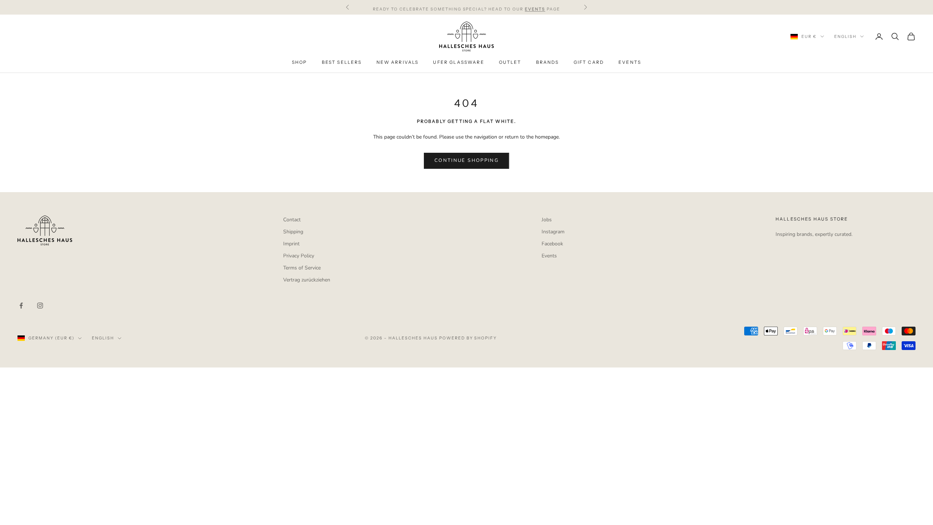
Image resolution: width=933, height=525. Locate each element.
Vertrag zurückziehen (306, 279)
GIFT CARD (589, 62)
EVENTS (629, 62)
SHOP (299, 62)
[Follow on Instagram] (40, 305)
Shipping (293, 231)
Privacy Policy (298, 255)
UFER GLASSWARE (458, 62)
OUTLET (510, 62)
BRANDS (547, 62)
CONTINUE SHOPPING (466, 160)
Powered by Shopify (468, 338)
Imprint (291, 243)
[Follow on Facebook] (21, 305)
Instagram (553, 231)
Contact (292, 219)
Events (549, 255)
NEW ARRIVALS (397, 62)
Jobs (547, 219)
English (845, 36)
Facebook (552, 243)
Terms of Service (302, 267)
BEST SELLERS (342, 62)
